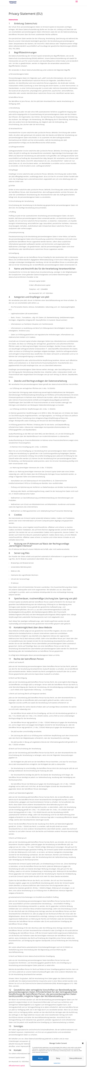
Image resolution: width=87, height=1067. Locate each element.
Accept (40, 1058)
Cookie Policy (57, 1063)
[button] (83, 1043)
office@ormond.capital (17, 1066)
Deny (58, 1058)
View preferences (75, 1058)
